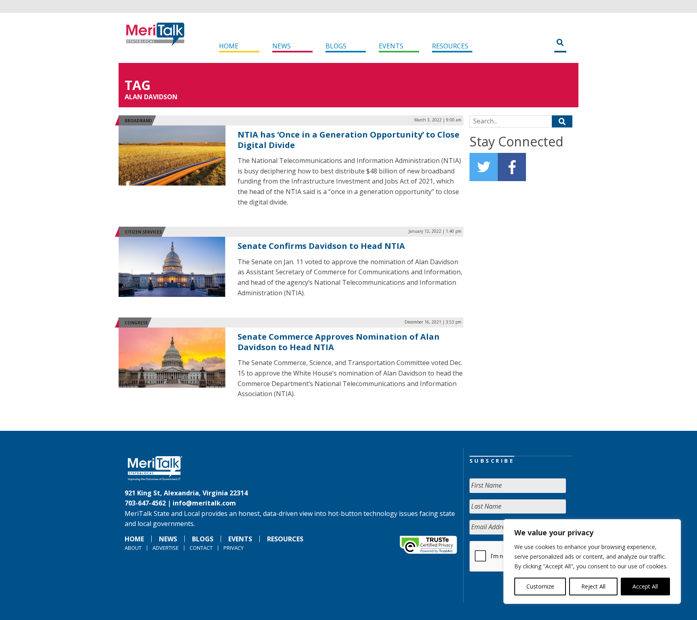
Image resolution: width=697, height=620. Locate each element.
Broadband (138, 120)
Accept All (645, 586)
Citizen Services (143, 232)
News (281, 46)
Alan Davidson (151, 96)
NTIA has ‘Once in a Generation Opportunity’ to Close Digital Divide (348, 139)
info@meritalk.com (204, 503)
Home (228, 46)
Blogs (336, 46)
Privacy (233, 547)
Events (391, 46)
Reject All (593, 586)
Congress (136, 323)
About (133, 547)
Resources (450, 46)
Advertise (165, 547)
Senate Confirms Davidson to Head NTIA (321, 245)
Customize (540, 586)
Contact (201, 547)
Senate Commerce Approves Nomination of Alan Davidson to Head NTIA (339, 342)
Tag (137, 85)
